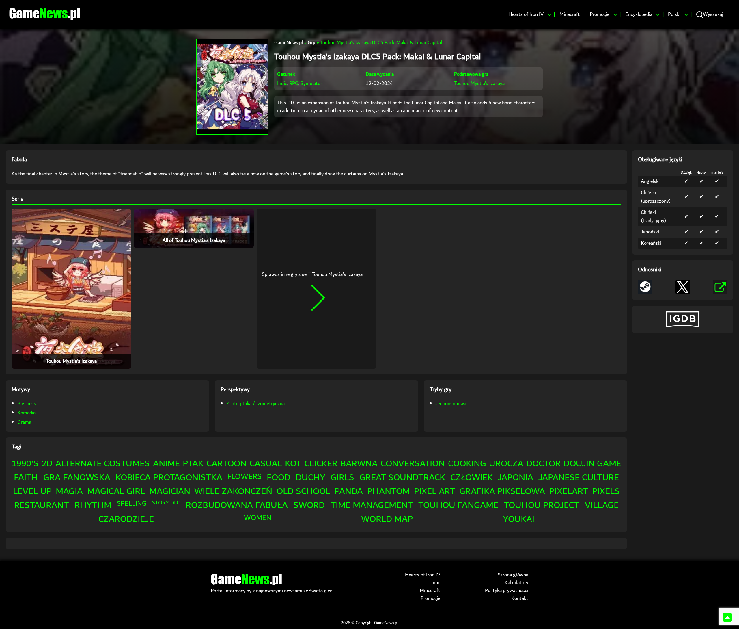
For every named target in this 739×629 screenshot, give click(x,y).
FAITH (26, 477)
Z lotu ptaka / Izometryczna (255, 403)
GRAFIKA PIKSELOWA (502, 491)
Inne (435, 582)
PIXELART (568, 491)
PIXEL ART (434, 491)
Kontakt (519, 598)
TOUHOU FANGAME (458, 505)
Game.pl (44, 13)
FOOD (278, 477)
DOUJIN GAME (592, 463)
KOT (293, 463)
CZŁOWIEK (471, 477)
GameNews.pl (288, 42)
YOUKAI (518, 519)
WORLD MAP (387, 519)
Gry (311, 42)
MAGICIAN (169, 491)
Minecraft (569, 14)
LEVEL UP (32, 491)
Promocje (599, 14)
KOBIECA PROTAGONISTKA (168, 477)
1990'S (25, 463)
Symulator (311, 83)
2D (47, 463)
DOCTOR (543, 463)
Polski (674, 14)
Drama (24, 422)
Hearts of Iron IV (526, 14)
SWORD (309, 505)
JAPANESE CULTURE (578, 477)
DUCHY (310, 477)
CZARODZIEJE (126, 519)
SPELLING (131, 503)
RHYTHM (92, 505)
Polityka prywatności (506, 590)
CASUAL (265, 463)
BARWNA (359, 463)
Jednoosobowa (450, 403)
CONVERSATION (412, 463)
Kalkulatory (516, 582)
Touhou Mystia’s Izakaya (479, 83)
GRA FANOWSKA (76, 477)
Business (26, 403)
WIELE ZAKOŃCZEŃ (233, 491)
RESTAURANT (41, 505)
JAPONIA (515, 477)
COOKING (467, 463)
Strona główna (513, 575)
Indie (282, 83)
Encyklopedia (638, 14)
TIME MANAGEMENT (372, 505)
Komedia (26, 413)
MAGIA (69, 491)
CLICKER (320, 463)
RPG (293, 83)
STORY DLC (166, 502)
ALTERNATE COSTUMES (102, 463)
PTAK (193, 463)
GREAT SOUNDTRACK (402, 477)
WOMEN (257, 518)
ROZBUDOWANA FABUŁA (237, 505)
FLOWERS (244, 476)
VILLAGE (602, 505)
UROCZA (506, 463)
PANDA (349, 491)
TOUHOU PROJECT (541, 505)
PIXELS (606, 491)
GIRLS (342, 477)
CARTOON (226, 463)
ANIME (166, 463)
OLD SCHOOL (303, 491)
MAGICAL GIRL (116, 491)
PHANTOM (388, 491)
